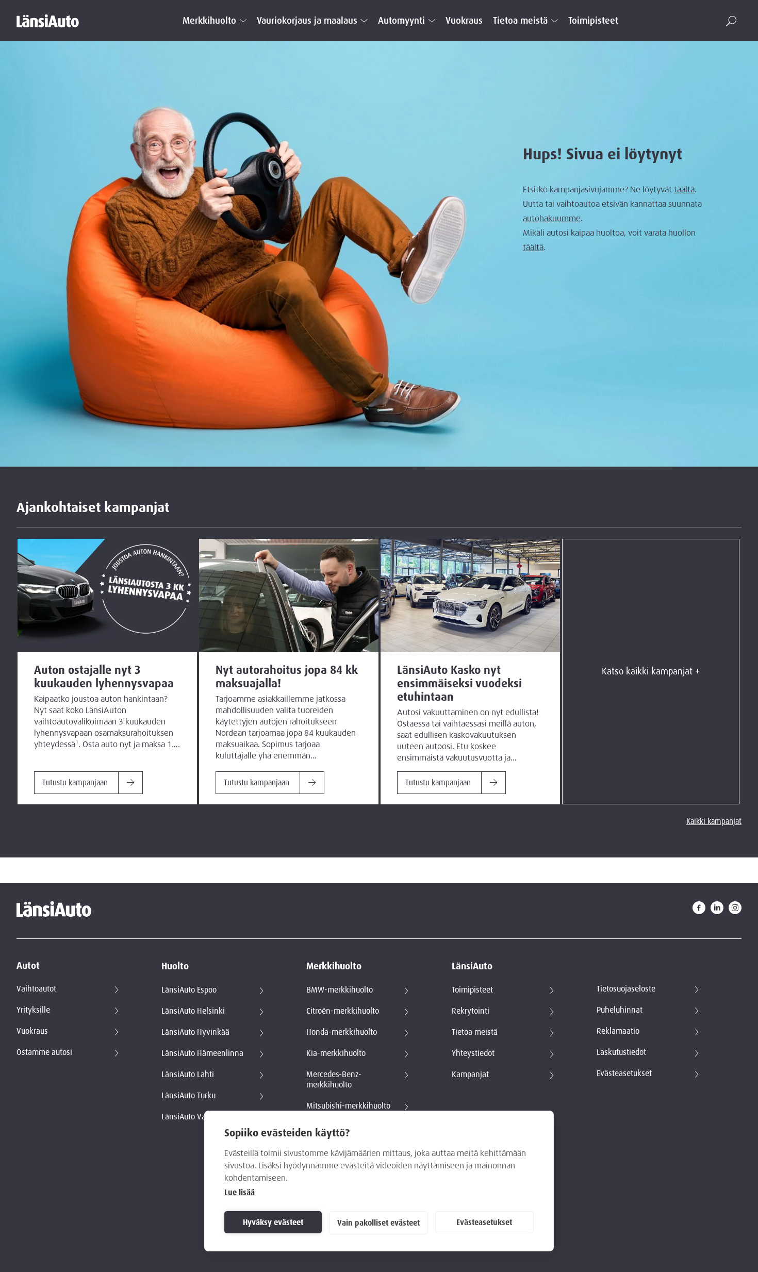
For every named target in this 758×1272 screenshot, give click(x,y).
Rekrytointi (470, 1011)
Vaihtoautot (36, 989)
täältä (684, 190)
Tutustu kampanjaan (75, 783)
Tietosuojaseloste (626, 989)
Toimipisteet (593, 21)
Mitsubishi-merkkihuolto (348, 1106)
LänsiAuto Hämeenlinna (202, 1053)
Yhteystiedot (473, 1053)
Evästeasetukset (484, 1222)
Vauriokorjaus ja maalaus (307, 21)
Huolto (175, 966)
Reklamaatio (618, 1031)
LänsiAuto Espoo (189, 990)
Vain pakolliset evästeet (378, 1223)
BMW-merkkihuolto (339, 990)
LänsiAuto (472, 966)
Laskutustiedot (621, 1052)
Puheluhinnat (619, 1010)
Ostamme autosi (44, 1052)
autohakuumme (552, 218)
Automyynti (401, 21)
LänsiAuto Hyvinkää (195, 1032)
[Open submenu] (243, 21)
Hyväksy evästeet (273, 1222)
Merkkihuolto (209, 21)
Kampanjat (470, 1074)
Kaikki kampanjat (713, 821)
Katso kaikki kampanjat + (651, 671)
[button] (731, 21)
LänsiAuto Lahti (187, 1074)
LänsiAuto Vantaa (191, 1117)
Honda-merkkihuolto (341, 1032)
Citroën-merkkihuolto (342, 1011)
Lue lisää (239, 1192)
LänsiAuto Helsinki (193, 1011)
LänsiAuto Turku (188, 1096)
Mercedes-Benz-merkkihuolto (333, 1079)
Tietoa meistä (520, 21)
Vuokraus (464, 21)
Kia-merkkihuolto (336, 1053)
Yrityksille (33, 1010)
